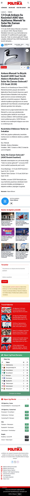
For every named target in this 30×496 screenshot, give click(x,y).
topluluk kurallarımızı (15, 286)
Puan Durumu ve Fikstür (9, 473)
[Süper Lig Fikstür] (28, 399)
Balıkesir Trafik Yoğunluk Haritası (11, 472)
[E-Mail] (11, 203)
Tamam (19, 494)
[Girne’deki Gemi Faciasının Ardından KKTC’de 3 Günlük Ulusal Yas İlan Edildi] (22, 216)
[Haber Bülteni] (5, 201)
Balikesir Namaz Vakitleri (9, 470)
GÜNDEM (4, 7)
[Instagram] (18, 462)
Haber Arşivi (6, 478)
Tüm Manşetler (7, 475)
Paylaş (4, 67)
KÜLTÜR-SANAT (21, 7)
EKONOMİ (12, 7)
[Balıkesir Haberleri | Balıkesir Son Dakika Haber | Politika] (15, 3)
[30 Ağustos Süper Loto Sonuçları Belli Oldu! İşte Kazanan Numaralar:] (7, 231)
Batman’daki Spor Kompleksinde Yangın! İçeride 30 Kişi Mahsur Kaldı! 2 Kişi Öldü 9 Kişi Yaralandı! (7, 254)
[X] (15, 462)
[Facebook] (12, 462)
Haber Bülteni (14, 200)
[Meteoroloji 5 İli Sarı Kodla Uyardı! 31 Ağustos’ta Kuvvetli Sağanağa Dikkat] (7, 216)
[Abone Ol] (28, 67)
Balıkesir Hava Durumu (8, 468)
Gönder (4, 281)
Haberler (3, 12)
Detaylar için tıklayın (15, 393)
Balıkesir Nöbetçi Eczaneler (10, 466)
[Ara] (28, 3)
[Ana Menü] (1, 2)
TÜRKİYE (10, 12)
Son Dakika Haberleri (8, 477)
